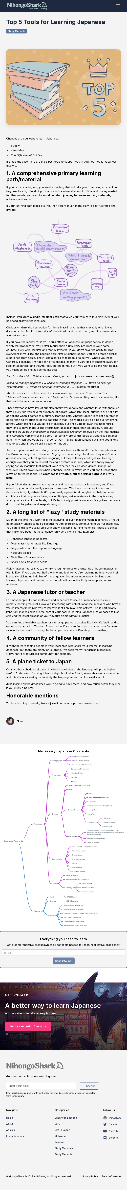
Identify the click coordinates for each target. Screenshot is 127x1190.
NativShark (67, 327)
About (9, 1123)
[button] (117, 6)
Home (9, 1117)
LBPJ (57, 1123)
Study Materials (64, 1148)
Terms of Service (111, 1176)
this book (83, 435)
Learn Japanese (15, 1136)
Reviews (59, 1142)
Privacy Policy (90, 1176)
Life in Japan (62, 1129)
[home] (27, 5)
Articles (10, 1129)
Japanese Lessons (66, 1117)
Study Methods (63, 1154)
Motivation (61, 1136)
